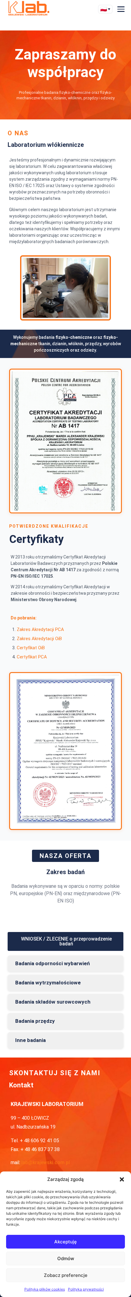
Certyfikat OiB (31, 647)
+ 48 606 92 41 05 (39, 1140)
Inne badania (30, 1040)
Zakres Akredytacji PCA (40, 629)
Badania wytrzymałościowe (48, 982)
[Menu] (120, 9)
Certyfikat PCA (32, 657)
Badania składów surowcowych (52, 1002)
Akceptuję (65, 1242)
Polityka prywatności (86, 1289)
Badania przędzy (35, 1021)
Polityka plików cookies (44, 1289)
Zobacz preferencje (65, 1275)
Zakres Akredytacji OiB (39, 638)
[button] (122, 1179)
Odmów (65, 1258)
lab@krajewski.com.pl (45, 1162)
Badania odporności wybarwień (52, 963)
